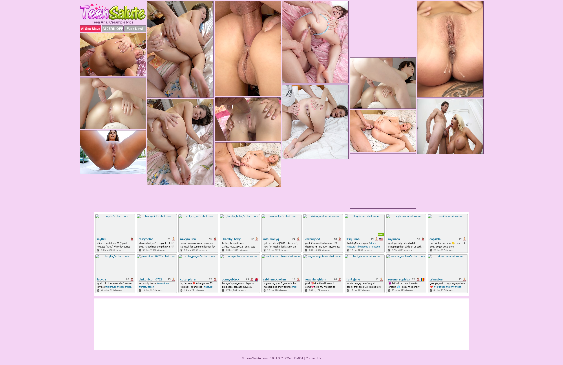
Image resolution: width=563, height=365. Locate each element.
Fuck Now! (135, 29)
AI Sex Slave (90, 29)
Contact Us (313, 358)
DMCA (298, 358)
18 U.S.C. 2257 (281, 358)
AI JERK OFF (112, 29)
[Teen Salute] (113, 12)
